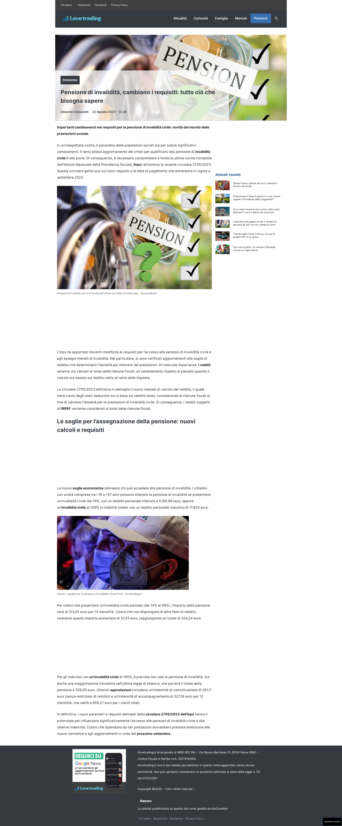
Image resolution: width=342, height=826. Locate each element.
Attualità (180, 18)
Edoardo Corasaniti (74, 112)
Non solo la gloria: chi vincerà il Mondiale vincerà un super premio (254, 249)
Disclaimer (101, 4)
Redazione (84, 4)
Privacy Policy (119, 4)
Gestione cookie (332, 821)
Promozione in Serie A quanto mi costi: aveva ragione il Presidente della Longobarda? (256, 198)
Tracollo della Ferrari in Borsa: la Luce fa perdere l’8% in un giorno (254, 235)
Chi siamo (66, 4)
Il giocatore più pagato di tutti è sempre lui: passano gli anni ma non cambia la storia (255, 223)
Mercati (241, 18)
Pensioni (261, 18)
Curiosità (201, 18)
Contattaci (202, 789)
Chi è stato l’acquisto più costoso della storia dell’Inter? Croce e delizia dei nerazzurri (256, 211)
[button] (276, 18)
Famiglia (221, 18)
